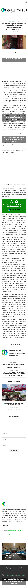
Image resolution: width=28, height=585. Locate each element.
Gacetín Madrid (15, 350)
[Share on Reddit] (12, 53)
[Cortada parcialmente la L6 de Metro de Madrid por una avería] (14, 551)
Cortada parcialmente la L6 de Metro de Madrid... (14, 554)
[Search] (23, 2)
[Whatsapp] (20, 568)
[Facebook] (14, 568)
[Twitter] (7, 568)
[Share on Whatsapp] (14, 53)
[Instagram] (17, 568)
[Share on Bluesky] (19, 53)
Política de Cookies (21, 575)
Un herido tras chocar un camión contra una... (14, 404)
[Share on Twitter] (10, 53)
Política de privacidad (11, 575)
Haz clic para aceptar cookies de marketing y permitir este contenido (14, 58)
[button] (3, 397)
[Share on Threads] (17, 53)
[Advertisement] (14, 169)
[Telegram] (10, 568)
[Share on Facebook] (8, 53)
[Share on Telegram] (16, 53)
